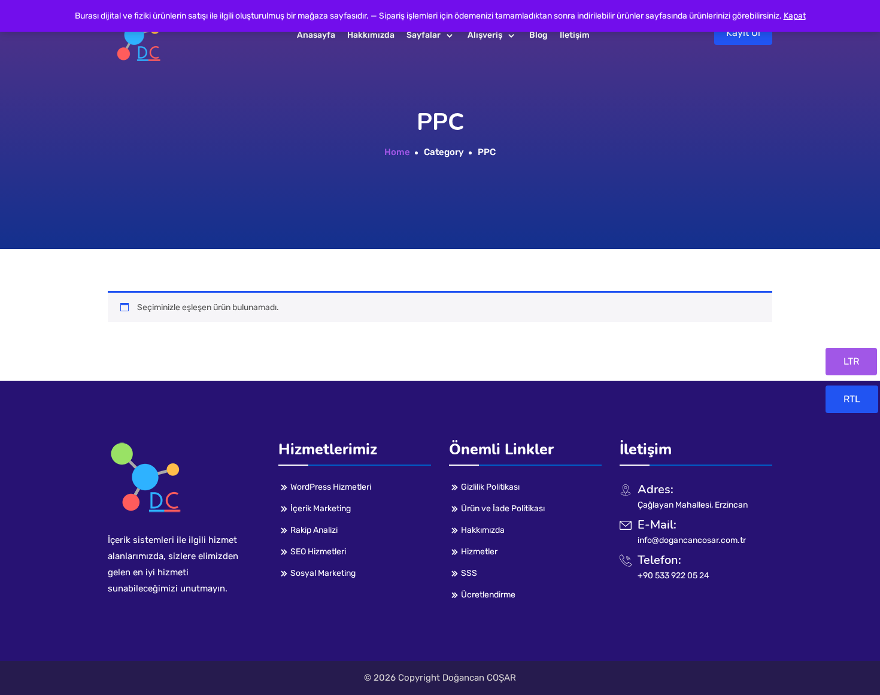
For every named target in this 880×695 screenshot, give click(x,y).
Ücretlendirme (488, 595)
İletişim (575, 35)
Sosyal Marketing (323, 573)
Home (397, 152)
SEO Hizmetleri (318, 552)
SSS (469, 573)
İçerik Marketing (320, 508)
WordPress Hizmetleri (330, 487)
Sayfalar (423, 35)
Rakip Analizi (314, 530)
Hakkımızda (371, 35)
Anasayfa (316, 35)
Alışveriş (485, 35)
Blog (538, 35)
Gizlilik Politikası (490, 487)
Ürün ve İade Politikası (503, 508)
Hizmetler (479, 552)
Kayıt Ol (743, 32)
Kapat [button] (795, 16)
